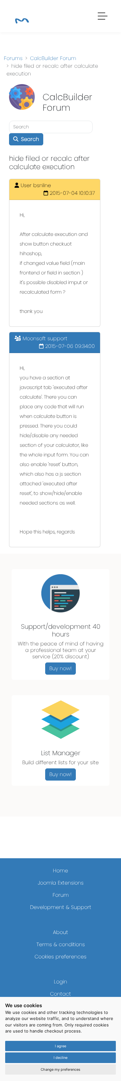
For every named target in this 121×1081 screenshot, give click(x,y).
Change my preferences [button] (60, 1069)
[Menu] (103, 17)
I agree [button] (60, 1046)
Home (60, 870)
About (60, 932)
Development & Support (60, 907)
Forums (13, 58)
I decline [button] (60, 1057)
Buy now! (60, 668)
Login (60, 981)
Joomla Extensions (61, 882)
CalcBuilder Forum (53, 58)
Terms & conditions (60, 944)
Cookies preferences (60, 956)
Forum (61, 895)
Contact (60, 994)
